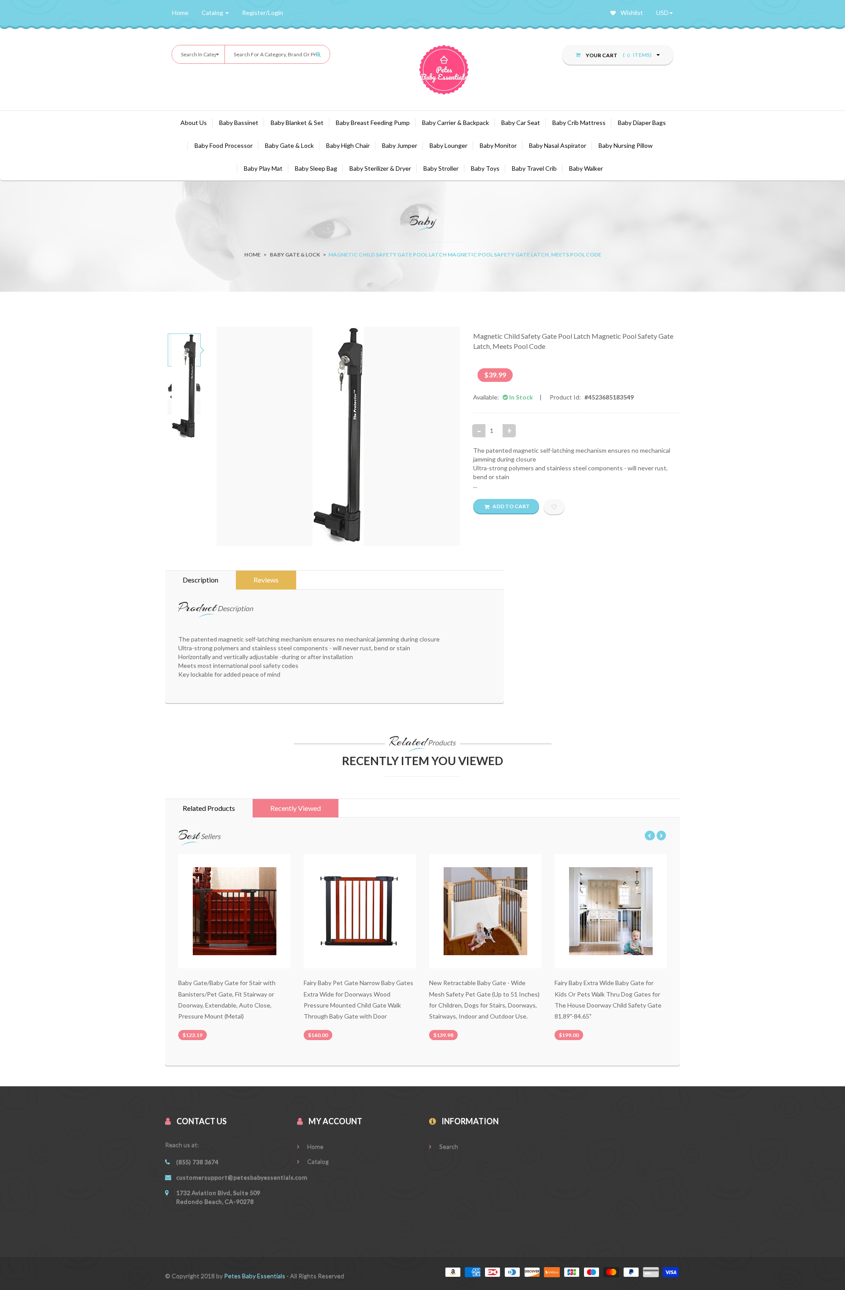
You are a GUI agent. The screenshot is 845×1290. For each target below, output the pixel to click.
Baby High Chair (348, 145)
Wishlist (631, 12)
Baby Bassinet (238, 122)
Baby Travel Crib (534, 168)
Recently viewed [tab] (295, 808)
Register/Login (262, 12)
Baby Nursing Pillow (626, 145)
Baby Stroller (441, 168)
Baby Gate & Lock (289, 145)
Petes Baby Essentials (255, 1275)
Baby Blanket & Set (297, 122)
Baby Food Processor (224, 145)
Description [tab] (200, 579)
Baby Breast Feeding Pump (373, 122)
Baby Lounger (448, 145)
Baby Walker (586, 168)
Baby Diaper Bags (642, 122)
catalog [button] (213, 12)
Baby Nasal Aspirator (557, 145)
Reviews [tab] (266, 579)
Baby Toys (485, 168)
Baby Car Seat (520, 122)
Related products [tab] (209, 808)
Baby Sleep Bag (316, 168)
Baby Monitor (498, 145)
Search (448, 1146)
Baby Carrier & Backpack (455, 122)
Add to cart (511, 506)
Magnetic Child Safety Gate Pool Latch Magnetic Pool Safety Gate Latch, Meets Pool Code (573, 341)
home (180, 12)
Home (252, 254)
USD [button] (662, 12)
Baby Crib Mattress (579, 122)
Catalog (317, 1161)
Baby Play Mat (263, 168)
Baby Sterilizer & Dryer (380, 168)
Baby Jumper (399, 145)
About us (193, 122)
